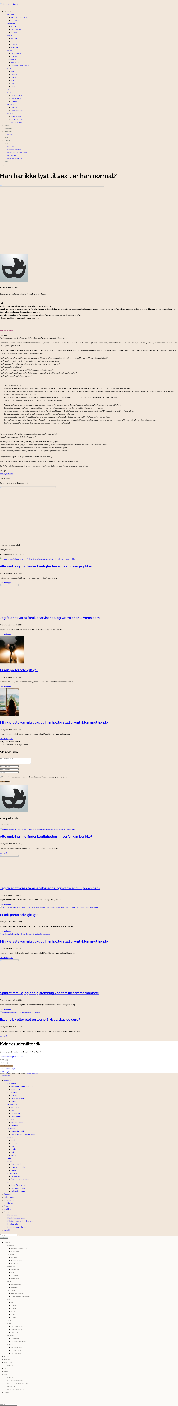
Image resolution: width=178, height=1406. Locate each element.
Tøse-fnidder (16, 1116)
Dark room (15, 1170)
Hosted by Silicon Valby (32, 1073)
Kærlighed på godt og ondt (22, 1086)
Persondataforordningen (17, 1227)
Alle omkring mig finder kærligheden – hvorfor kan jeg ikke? (46, 566)
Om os (6, 1212)
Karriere (10, 1119)
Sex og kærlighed (18, 1164)
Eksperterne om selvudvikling (23, 1134)
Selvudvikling (12, 1128)
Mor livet (14, 1095)
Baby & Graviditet (18, 1098)
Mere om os (12, 1215)
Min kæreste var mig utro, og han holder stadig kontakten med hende (54, 722)
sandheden (15, 1107)
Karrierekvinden (17, 1122)
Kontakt (7, 1230)
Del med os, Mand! (18, 1191)
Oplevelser (15, 1113)
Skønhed (14, 1146)
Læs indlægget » (6, 583)
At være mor (12, 1092)
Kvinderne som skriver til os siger (20, 1221)
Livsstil (10, 1137)
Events (6, 1206)
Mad (13, 1140)
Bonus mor (15, 1101)
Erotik (9, 1161)
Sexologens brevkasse (20, 1179)
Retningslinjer (12, 1224)
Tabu (9, 1158)
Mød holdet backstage (16, 1218)
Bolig (13, 1152)
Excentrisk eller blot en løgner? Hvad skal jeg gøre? (40, 1019)
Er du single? (16, 1089)
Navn (2, 1060)
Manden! (10, 1182)
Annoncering (9, 1200)
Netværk (10, 1203)
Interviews (15, 1125)
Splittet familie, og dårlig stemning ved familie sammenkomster (49, 993)
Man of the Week (18, 1185)
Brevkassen (12, 1173)
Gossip (14, 1155)
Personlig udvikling (18, 1131)
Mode (13, 1149)
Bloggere (7, 1194)
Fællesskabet (9, 1197)
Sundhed (14, 1143)
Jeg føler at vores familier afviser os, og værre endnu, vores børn (50, 618)
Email (2, 1063)
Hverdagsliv (12, 1104)
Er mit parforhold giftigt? (19, 670)
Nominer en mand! (18, 1188)
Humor (14, 1110)
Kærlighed (11, 1083)
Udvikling (7, 1209)
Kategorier (8, 1080)
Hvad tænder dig (18, 1167)
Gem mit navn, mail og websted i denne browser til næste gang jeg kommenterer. (34, 777)
